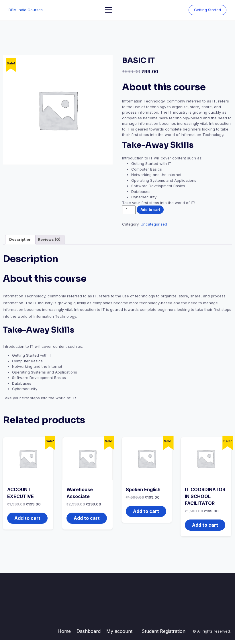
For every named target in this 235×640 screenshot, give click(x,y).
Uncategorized (154, 224)
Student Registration (163, 631)
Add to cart (150, 210)
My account (119, 631)
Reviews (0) (49, 239)
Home (64, 631)
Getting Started (207, 9)
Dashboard (89, 631)
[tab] (20, 240)
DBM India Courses (26, 9)
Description (20, 239)
